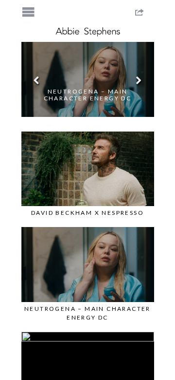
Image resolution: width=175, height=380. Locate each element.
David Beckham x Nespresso (87, 212)
